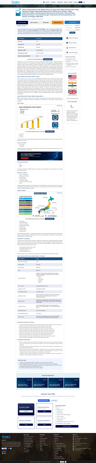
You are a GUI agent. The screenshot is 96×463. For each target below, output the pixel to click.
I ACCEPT (62, 461)
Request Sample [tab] (57, 22)
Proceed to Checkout (67, 426)
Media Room (60, 2)
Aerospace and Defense (58, 436)
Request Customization (73, 37)
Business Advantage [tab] (25, 421)
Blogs (25, 448)
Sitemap (41, 450)
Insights (70, 2)
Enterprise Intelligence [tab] (44, 421)
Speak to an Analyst (73, 42)
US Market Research (28, 443)
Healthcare (56, 451)
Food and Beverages (58, 450)
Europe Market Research (28, 441)
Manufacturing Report (28, 446)
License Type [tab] (54, 400)
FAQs (41, 446)
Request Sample (47, 59)
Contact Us (75, 2)
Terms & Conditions (43, 438)
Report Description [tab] (22, 22)
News (41, 448)
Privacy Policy (53, 461)
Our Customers (43, 443)
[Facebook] (5, 453)
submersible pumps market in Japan (27, 78)
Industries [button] (53, 2)
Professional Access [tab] (43, 408)
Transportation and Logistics (59, 458)
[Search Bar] (84, 2)
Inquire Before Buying (73, 52)
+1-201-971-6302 (77, 439)
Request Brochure (72, 47)
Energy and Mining (57, 448)
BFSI (55, 441)
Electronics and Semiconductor (59, 446)
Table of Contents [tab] (34, 22)
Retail (55, 455)
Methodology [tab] (46, 22)
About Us (66, 2)
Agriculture (56, 438)
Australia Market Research (29, 436)
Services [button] (47, 2)
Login (80, 2)
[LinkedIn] (3, 453)
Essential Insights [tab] (24, 408)
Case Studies (26, 451)
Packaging (56, 453)
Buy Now (72, 32)
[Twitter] (7, 453)
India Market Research (28, 438)
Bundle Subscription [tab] (43, 400)
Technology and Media (58, 456)
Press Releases (27, 450)
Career (41, 436)
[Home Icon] (44, 2)
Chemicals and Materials (58, 443)
